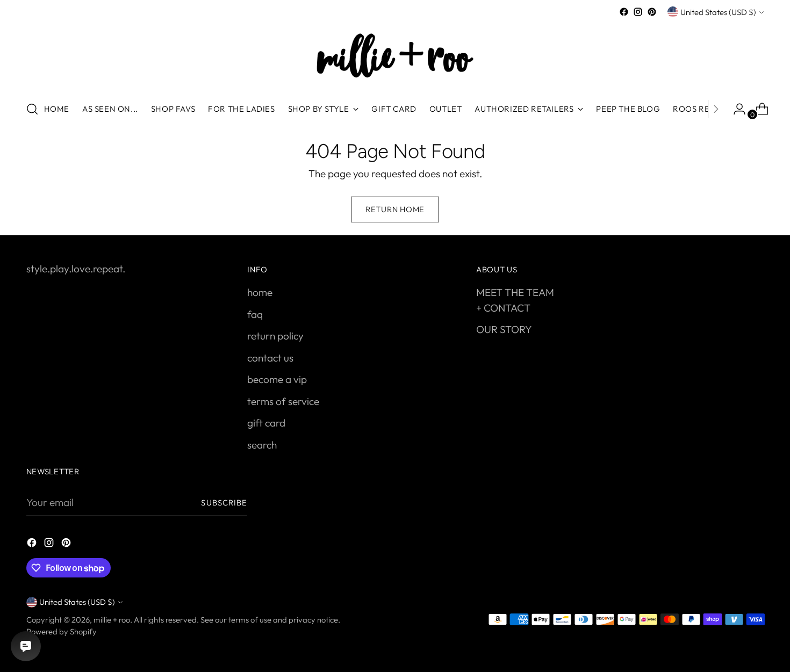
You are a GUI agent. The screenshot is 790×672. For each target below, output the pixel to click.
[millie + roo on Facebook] (624, 12)
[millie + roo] (395, 55)
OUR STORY (504, 329)
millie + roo (112, 620)
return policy (275, 335)
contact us (270, 357)
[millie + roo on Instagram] (638, 12)
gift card (266, 422)
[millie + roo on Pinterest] (652, 12)
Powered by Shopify (61, 631)
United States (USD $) (718, 12)
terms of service (283, 401)
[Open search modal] (32, 109)
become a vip (277, 379)
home (259, 292)
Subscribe (224, 502)
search (262, 444)
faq (255, 314)
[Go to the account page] (735, 109)
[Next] (716, 109)
